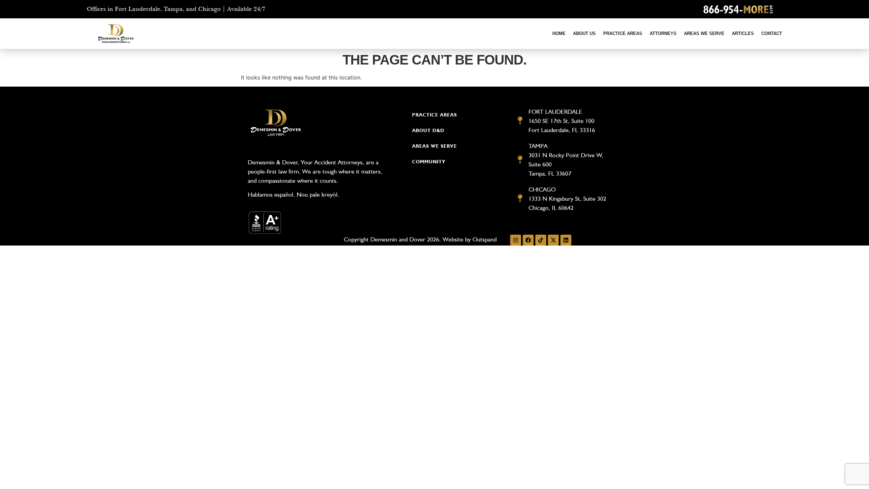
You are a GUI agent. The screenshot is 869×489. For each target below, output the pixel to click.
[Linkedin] (565, 240)
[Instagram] (515, 240)
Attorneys (663, 33)
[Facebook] (528, 240)
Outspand (485, 239)
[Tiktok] (540, 240)
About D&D (428, 130)
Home (559, 33)
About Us (584, 33)
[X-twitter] (553, 240)
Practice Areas (622, 33)
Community (428, 161)
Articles (743, 33)
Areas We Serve (704, 33)
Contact (771, 33)
